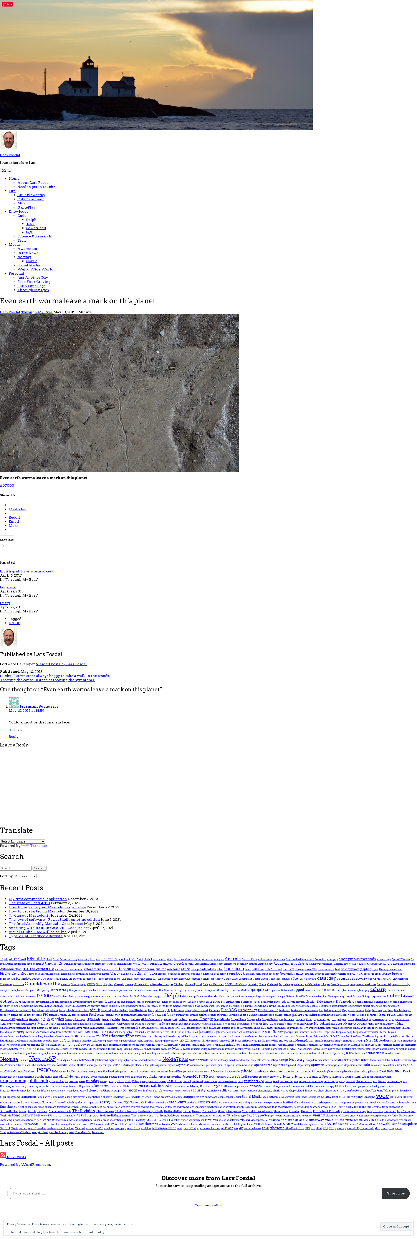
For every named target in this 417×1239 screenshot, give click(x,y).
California (126, 978)
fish (321, 1010)
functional (159, 1014)
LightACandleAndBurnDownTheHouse (352, 1036)
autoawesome (38, 968)
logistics (86, 1040)
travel (82, 1115)
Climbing (179, 984)
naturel (412, 1049)
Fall (47, 1010)
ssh (142, 1102)
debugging (155, 996)
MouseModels (54, 1049)
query (143, 1081)
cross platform (313, 990)
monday (328, 1044)
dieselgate (333, 996)
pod (83, 1076)
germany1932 (7, 1019)
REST (127, 1086)
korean (66, 1036)
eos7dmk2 (152, 1006)
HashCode (177, 1023)
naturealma (358, 1049)
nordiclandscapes (239, 1060)
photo (247, 1071)
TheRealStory (209, 1111)
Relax (382, 1081)
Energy (5, 1005)
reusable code (158, 1085)
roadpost (244, 1086)
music (186, 1049)
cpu (273, 990)
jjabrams (221, 1032)
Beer (291, 969)
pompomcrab (125, 1076)
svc (123, 1107)
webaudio (164, 1124)
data (107, 996)
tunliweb (235, 1115)
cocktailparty (239, 984)
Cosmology (223, 990)
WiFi (279, 1124)
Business (88, 978)
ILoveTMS (260, 1028)
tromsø (126, 1115)
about (49, 959)
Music (22, 203)
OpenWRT (279, 1065)
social (237, 1097)
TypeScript (265, 1115)
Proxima (73, 1081)
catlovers (286, 978)
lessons (300, 1036)
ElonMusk (329, 1001)
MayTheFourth (8, 1044)
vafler (184, 1120)
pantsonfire (100, 1071)
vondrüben (405, 1120)
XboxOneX (291, 1128)
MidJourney (192, 1044)
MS (90, 1049)
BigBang (384, 969)
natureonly (21, 1053)
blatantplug (95, 973)
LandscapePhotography (185, 1036)
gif (43, 1019)
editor (277, 1001)
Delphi (32, 220)
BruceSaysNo (7, 978)
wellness (248, 1124)
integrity (19, 1031)
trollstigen (114, 1115)
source (408, 1096)
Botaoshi (309, 973)
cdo (370, 978)
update (127, 1120)
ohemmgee (105, 1065)
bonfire (231, 973)
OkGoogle (128, 1065)
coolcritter (157, 990)
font (385, 1010)
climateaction (141, 984)
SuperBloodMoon (34, 1107)
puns (110, 1081)
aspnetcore (229, 963)
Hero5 (341, 1023)
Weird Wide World (35, 269)
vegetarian (233, 1120)
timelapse (381, 1111)
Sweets (172, 1107)
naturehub (401, 1049)
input (398, 1028)
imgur (270, 1028)
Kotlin (75, 1036)
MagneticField (270, 1040)
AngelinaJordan (295, 959)
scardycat (73, 1090)
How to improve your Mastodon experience (47, 907)
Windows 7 (351, 1124)
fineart (204, 1010)
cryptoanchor (345, 990)
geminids (372, 1014)
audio (362, 963)
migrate (205, 1044)
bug (43, 978)
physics (347, 1071)
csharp (378, 989)
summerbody (373, 1102)
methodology (75, 1044)
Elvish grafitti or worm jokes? (26, 571)
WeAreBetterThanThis (124, 1124)
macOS (215, 1040)
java (195, 1032)
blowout (185, 973)
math (393, 1040)
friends (119, 1014)
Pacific (70, 1071)
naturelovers (7, 1053)
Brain (318, 973)
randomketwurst (227, 1081)
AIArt (140, 959)
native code (334, 1049)
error (162, 1006)
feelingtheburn (120, 1010)
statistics (192, 1102)
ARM (110, 963)
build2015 (67, 978)
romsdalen (307, 1086)
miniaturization (252, 1044)
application (20, 963)
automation (76, 969)
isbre (147, 1032)
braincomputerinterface (335, 973)
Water (93, 1124)
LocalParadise (51, 1040)
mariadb (347, 1040)
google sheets (286, 1019)
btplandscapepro (28, 978)
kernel (383, 1032)
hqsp (48, 1027)
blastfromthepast (78, 973)
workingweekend (164, 1128)
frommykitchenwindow (137, 1014)
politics (113, 1076)
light (326, 1036)
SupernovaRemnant (68, 1107)
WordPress (133, 1128)
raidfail (187, 1081)
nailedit (256, 1049)
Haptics (139, 1023)
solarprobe (314, 1097)
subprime (345, 1102)
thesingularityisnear (229, 1111)
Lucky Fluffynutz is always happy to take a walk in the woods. (55, 676)
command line (366, 984)
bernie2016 (310, 969)
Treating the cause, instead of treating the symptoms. (47, 680)
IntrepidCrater (64, 1032)
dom (378, 996)
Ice (138, 1027)
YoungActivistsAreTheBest (15, 1132)
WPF (224, 1128)
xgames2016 (352, 1128)
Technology (345, 1106)
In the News (27, 253)
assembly (242, 963)
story (226, 1102)
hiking (399, 1023)
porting (176, 1076)
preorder (264, 1076)
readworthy (286, 1081)
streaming (244, 1102)
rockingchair (278, 1086)
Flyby (368, 1010)
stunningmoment (325, 1102)
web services (210, 1124)
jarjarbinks (185, 1032)
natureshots (116, 1053)
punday (92, 1081)
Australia (398, 963)
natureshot (102, 1053)
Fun (12, 191)
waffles (55, 1124)
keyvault (392, 1032)
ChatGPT (386, 978)
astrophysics (299, 963)
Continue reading (208, 1205)
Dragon (54, 1001)
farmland (83, 1010)
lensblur (281, 1036)
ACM (56, 959)
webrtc (198, 1124)
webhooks (188, 1124)
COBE (228, 984)
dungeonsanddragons (174, 1001)
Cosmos (235, 990)
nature (346, 1048)
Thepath (196, 1111)
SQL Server (131, 1102)
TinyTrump (403, 1111)
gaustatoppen (341, 1014)
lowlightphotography (167, 1040)
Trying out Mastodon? (28, 915)
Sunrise (6, 1107)
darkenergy (83, 996)
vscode (33, 1124)
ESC (217, 1006)
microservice (143, 1044)
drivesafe (98, 1001)
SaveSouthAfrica (40, 1090)
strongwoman (271, 1102)
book (240, 973)
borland (250, 973)
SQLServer (114, 1102)
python (119, 1081)
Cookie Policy (95, 1232)
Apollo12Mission (401, 959)
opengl (231, 1065)
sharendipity (265, 1090)
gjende (105, 1019)
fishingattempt (332, 1010)
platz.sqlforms (26, 1076)
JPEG (264, 1032)
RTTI (338, 1086)
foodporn (5, 1014)
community (401, 984)
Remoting (5, 1086)
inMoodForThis (373, 1028)
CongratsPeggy (78, 990)
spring (93, 1102)
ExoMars (326, 1006)
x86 (241, 1128)
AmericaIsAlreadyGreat (187, 959)
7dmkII (22, 959)
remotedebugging (397, 1081)
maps (338, 1040)
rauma (268, 1081)
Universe (44, 1119)
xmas (384, 1128)
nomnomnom (199, 1060)
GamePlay (26, 207)
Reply (14, 737)
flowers (360, 1010)
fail (34, 1010)
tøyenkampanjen (292, 1115)
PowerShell (36, 228)
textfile (32, 1111)
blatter (105, 973)
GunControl (6, 1023)
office (83, 1065)
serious (233, 1090)
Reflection (329, 1081)
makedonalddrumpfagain (296, 1040)
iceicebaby (161, 1028)
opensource (263, 1065)
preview (274, 1076)
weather (144, 1124)
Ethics (224, 1006)
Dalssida (56, 996)
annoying (332, 959)
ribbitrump (193, 1086)
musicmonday (199, 1049)
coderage (288, 984)
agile (128, 959)
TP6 (50, 1115)
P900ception (59, 1071)
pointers (92, 1076)
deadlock (134, 996)
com (352, 984)
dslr (123, 1001)
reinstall (350, 1081)
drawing (64, 1001)
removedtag (19, 1086)
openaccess (197, 1065)
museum (166, 1049)
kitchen (24, 1036)
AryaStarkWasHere (206, 963)
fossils (22, 1014)
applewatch (6, 963)
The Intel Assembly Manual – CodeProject (46, 924)
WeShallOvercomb (265, 1124)
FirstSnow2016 (268, 1010)
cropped (297, 989)
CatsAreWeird (308, 978)
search (157, 1090)
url (133, 1120)
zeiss (71, 1132)
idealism (190, 1028)
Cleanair (119, 984)
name (274, 1049)
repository (45, 1086)
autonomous (92, 969)
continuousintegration (114, 990)
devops (281, 996)
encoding (393, 1001)
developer (269, 996)
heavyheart (306, 1023)
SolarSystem (329, 1096)
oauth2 (11, 1065)
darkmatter (97, 996)
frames (53, 1014)
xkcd (377, 1128)
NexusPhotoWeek (81, 1060)
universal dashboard (24, 1120)
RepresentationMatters (65, 1086)
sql (102, 1102)
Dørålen (191, 1001)
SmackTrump (152, 1097)
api (389, 959)
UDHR (317, 1115)
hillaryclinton (7, 1028)
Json (280, 1031)
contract (132, 990)
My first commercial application (38, 899)
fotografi (37, 1014)
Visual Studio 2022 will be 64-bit (38, 932)
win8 (323, 1124)
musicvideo (214, 1049)
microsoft (157, 1044)
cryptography (361, 990)
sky (75, 1097)
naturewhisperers (180, 1053)
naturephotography (39, 1053)
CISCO (91, 984)
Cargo (227, 978)
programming (354, 1076)
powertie (253, 1076)
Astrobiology (265, 963)
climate (129, 984)
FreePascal (96, 1014)
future (213, 1014)
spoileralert (81, 1102)
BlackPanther (45, 973)
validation (194, 1120)
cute (22, 996)
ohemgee (92, 1065)
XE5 (313, 1128)
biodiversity (8, 973)
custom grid (9, 996)
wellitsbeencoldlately (230, 1124)
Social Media (28, 265)
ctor (393, 990)
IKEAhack (214, 1028)
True (134, 1115)
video (245, 1119)
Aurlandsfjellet (374, 963)
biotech (33, 973)
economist (267, 1001)
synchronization (216, 1107)
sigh (3, 1096)
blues (199, 973)
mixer (264, 1044)
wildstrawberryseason (306, 1124)
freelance (83, 1014)
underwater (356, 1115)
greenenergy (379, 1019)
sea (140, 1090)
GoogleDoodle (222, 1019)
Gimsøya (79, 1019)
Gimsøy (69, 1019)
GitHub (95, 1019)
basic (248, 969)
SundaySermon (407, 1102)
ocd (53, 1065)
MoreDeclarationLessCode (366, 1044)
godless (182, 1019)
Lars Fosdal (10, 155)
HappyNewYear (125, 1023)
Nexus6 (23, 1060)
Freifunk (109, 1014)
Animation (320, 959)
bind (399, 969)
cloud (199, 984)
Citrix (99, 984)
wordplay (120, 1128)
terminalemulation (392, 1107)
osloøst (387, 1065)
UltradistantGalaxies (337, 1115)
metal (61, 1044)
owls (20, 1071)
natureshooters (86, 1053)
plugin (39, 1076)
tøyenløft (307, 1115)
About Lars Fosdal (33, 183)
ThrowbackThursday (327, 1111)
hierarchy (373, 1023)
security (198, 1090)
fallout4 (54, 1010)
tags (274, 1107)
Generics (387, 1014)
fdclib (95, 1010)
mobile (273, 1044)
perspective (200, 1071)
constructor (94, 990)
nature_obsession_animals (254, 1053)
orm (360, 1065)
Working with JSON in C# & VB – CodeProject (49, 928)
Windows (335, 1124)
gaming (311, 1014)
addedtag (83, 959)
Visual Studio (354, 1119)
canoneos (167, 978)
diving (365, 996)
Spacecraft (49, 1102)
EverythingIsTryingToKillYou (270, 1006)
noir (159, 1060)
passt (153, 1071)
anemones (279, 959)
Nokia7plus (175, 1059)
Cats (296, 978)
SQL (29, 232)
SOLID (342, 1097)
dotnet (394, 995)
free (74, 1014)
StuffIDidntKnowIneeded (297, 1102)
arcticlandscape (72, 963)
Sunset (19, 1106)
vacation (175, 1120)
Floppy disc (348, 1010)
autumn (161, 969)
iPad (111, 1032)
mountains (27, 1048)
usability (141, 1120)
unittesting (6, 1120)
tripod (94, 1115)
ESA (197, 1005)
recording (317, 1081)
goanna (167, 1019)
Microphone (129, 1044)
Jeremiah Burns (35, 706)
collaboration (312, 984)
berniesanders (326, 969)
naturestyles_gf (132, 1053)
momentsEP (316, 1044)
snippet (189, 1096)
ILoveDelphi (246, 1028)
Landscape (156, 1036)
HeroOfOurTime (357, 1023)
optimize (317, 1065)
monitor (338, 1044)
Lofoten (65, 1040)
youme (398, 1128)
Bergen (299, 969)
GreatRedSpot (363, 1019)
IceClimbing (148, 1028)
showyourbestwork (350, 1090)
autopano (122, 969)
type (243, 1115)
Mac (207, 1040)
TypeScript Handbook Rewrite (36, 936)
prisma (297, 1076)
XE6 (319, 1128)
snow (200, 1096)
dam (65, 996)
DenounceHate (204, 996)
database (116, 996)
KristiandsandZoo (91, 1036)
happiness (110, 1023)
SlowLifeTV (137, 1097)
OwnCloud (29, 1071)
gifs (48, 1019)
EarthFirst (219, 1001)
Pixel (382, 1071)
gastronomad (325, 1014)
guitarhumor (402, 1019)
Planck (406, 1071)
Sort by (7, 876)
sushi (106, 1107)
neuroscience (375, 1053)
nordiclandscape (219, 1060)
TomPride (5, 1115)
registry (340, 1081)
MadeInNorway (244, 1040)
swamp (145, 1107)
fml (374, 1010)
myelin (239, 1049)
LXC (187, 1040)
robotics (256, 1086)
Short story (311, 1090)
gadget (242, 1014)
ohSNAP (117, 1065)
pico (356, 1071)
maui (399, 1040)
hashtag (206, 1023)
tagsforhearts (286, 1107)
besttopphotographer (356, 969)
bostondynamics (292, 973)
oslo (366, 1065)
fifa (168, 1010)
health (268, 1023)
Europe (249, 1006)
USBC (155, 1120)
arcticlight (88, 963)
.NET (30, 224)
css (389, 990)
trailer (58, 1115)
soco (265, 1097)
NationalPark (305, 1049)
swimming (183, 1107)
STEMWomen (214, 1102)
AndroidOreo (249, 959)
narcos (282, 1049)
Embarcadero (345, 1001)
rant (240, 1081)
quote (162, 1081)
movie (74, 1048)
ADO (92, 959)
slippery (107, 1097)
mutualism (228, 1049)
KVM (138, 1036)
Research (101, 1086)
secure (186, 1090)
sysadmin (251, 1107)
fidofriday (160, 1010)
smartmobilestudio (171, 1097)
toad (412, 1111)
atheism (338, 963)
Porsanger (164, 1076)
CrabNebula (282, 990)
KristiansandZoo (118, 1036)
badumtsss (207, 969)
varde (204, 1120)
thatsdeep (42, 1111)
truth (219, 1115)
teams (314, 1107)
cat (251, 978)
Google (206, 1019)
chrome (18, 984)
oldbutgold (148, 1065)
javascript (207, 1032)
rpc (327, 1086)
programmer (312, 1076)
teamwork (324, 1107)
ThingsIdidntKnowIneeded (257, 1111)
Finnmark (214, 1010)
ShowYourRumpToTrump (379, 1090)
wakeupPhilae (68, 1124)
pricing (285, 1076)
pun (82, 1081)
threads (306, 1111)
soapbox (228, 1097)
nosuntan (323, 1060)
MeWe (91, 1044)
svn (128, 1107)
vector (222, 1120)
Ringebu (216, 1086)
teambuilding (302, 1107)
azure (185, 969)
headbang (230, 1023)
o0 (1, 1065)
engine (14, 1006)
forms (14, 1014)
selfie (223, 1090)
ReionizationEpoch (366, 1081)
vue (48, 1124)
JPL (270, 1032)
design (229, 996)
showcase (330, 1090)
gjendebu (114, 1019)
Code (21, 216)
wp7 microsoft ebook (208, 1128)
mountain (410, 1044)
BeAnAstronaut (273, 969)
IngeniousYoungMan (351, 1028)
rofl (288, 1086)
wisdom (41, 1128)
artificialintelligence (125, 963)
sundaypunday (389, 1102)
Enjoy (68, 1006)
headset (257, 1023)
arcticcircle (55, 963)
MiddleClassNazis (174, 1044)
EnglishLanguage (54, 1006)
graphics (348, 1019)
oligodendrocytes (165, 1065)
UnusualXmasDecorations (108, 1120)
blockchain (140, 973)
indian (321, 1028)
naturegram (372, 1049)
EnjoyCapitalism (81, 1006)
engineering (26, 1006)
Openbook (210, 1065)
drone (108, 1001)
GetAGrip (34, 1019)
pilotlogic (373, 1071)
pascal (133, 1071)
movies (83, 1049)
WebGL (176, 1124)
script (117, 1090)
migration (218, 1044)
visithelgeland (294, 1119)
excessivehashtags (298, 1006)
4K (6, 959)
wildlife (288, 1124)
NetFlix (350, 1053)
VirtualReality (275, 1119)
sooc (382, 1095)
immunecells (282, 1028)
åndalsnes (98, 1132)
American (207, 959)
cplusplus (257, 990)
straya (233, 1102)
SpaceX (61, 1102)
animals (309, 959)
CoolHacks (170, 990)
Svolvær (135, 1107)
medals (31, 1044)
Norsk (31, 261)
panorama (84, 1071)
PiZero (398, 1071)
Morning (387, 1044)
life (309, 1036)
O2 (5, 1065)
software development (281, 1097)
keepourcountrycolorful (366, 1032)
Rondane (319, 1086)
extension (376, 1006)
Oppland (291, 1065)
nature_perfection (280, 1053)
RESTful (137, 1086)
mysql (247, 1049)
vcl (210, 1119)
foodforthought (402, 1010)
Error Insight (173, 1006)
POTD (203, 1076)
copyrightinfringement (190, 990)
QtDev (135, 1081)
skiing (68, 1097)
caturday (326, 978)
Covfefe (245, 990)
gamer (287, 1014)
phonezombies (232, 1071)
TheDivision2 (105, 1111)
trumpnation (188, 1115)
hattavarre (218, 1023)
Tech (21, 240)
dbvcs (125, 996)
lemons (269, 1036)
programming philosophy (25, 1080)
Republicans (86, 1086)
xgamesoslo (367, 1128)
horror (31, 1027)
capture (205, 978)
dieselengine (319, 996)
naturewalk (163, 1053)
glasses (134, 1019)
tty (223, 1115)
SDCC (124, 1090)
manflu (319, 1040)
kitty (40, 1036)
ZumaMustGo (83, 1132)
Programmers (331, 1076)
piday (363, 1071)
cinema (65, 984)
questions (153, 1081)
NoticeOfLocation (371, 1060)
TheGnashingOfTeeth (150, 1111)
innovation (389, 1028)
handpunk (97, 1023)
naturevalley (149, 1053)
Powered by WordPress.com (25, 1165)
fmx (379, 1010)
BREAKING (356, 973)
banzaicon (234, 968)
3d (1, 959)
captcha (195, 978)
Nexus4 (9, 1059)
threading (294, 1111)
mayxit (22, 1044)
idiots (199, 1028)
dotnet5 (409, 996)
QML (128, 1081)
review (176, 1086)
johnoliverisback (236, 1032)
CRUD (333, 990)
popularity (150, 1076)
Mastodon (381, 1040)
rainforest (197, 1081)
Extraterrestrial (9, 1010)
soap (220, 1097)
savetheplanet (58, 1090)
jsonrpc (288, 1032)
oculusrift (73, 1065)
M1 (203, 1040)
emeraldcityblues (365, 1001)
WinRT (5, 1128)
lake (144, 1036)
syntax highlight (235, 1107)
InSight (406, 1028)
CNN (205, 984)
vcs (215, 1119)
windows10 (382, 1124)
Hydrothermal (126, 1028)
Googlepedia (254, 1019)
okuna (138, 1065)
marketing (359, 1040)
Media (14, 244)
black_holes (60, 973)
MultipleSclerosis (133, 1049)
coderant (299, 984)
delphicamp (188, 996)
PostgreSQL (190, 1076)
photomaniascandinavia (293, 1071)
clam (110, 984)
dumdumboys (153, 1001)
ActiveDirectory (68, 959)
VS (25, 1124)
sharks (284, 1090)
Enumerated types (113, 1005)
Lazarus (238, 1036)
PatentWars (175, 1071)
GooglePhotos (270, 1019)
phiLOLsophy (215, 1071)
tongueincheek (26, 1115)
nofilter (152, 1060)
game (279, 1014)
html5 (86, 1028)
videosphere (258, 1120)
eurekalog (236, 1005)
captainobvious (182, 978)
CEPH (376, 978)
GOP (309, 1019)
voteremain (12, 1124)
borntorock (261, 973)
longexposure (105, 1040)
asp (221, 963)
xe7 (325, 1128)
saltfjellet (347, 1086)
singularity (44, 1097)
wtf (230, 1128)
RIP (225, 1086)
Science (92, 1090)
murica (156, 1049)
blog (153, 973)
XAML (265, 1128)
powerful (221, 1076)
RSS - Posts (16, 1157)
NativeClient (320, 1049)
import (313, 1028)
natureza (197, 1053)
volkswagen (392, 1120)
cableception (106, 978)
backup (195, 969)
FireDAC (229, 1010)
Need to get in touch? (36, 187)
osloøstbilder (399, 1065)
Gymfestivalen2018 (25, 1023)
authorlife (409, 963)
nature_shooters (318, 1053)
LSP (181, 1040)
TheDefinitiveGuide (60, 1111)
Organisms (350, 1065)
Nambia (265, 1049)
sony (359, 1096)
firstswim (284, 1010)
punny (103, 1081)
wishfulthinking (65, 1128)
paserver (144, 1071)
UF (323, 1115)
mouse (41, 1049)
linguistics (393, 1036)
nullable (386, 1060)
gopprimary (319, 1019)
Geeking (361, 1014)
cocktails (253, 984)
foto (29, 1014)
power (212, 1076)
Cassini (242, 978)
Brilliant (386, 973)
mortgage (399, 1044)
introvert (78, 1032)
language (224, 1036)
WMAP (98, 1128)
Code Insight (274, 984)
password (162, 1071)
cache (117, 978)
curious (401, 990)
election (300, 1001)
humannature (98, 1028)
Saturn (391, 1086)
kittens (33, 1036)
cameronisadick (142, 978)
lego (261, 1036)
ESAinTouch (208, 1006)
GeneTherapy (404, 1014)
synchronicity (198, 1107)
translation (70, 1115)
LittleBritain (6, 1040)
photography (264, 1071)
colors (344, 984)
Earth (209, 1001)
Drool (117, 1001)
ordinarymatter (334, 1065)
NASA (292, 1048)
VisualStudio (334, 1119)
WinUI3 (32, 1128)
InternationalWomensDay (40, 1032)
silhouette (29, 1096)
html (79, 1028)
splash (70, 1102)
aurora (387, 963)
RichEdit (205, 1086)
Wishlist (80, 1128)
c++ (96, 978)
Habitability (60, 1023)
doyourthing (42, 1001)
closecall (190, 984)
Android (233, 958)
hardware (163, 1023)
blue (192, 973)
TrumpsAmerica (205, 1115)
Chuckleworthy (31, 195)
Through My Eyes (33, 290)
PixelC (390, 1071)
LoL (94, 1040)
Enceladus (381, 1001)
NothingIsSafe (352, 1060)
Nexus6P (42, 1058)
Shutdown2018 (402, 1090)
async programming (321, 963)
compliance (17, 990)
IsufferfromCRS (165, 1032)
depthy (219, 996)
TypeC (250, 1115)
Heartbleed (293, 1023)
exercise (315, 1006)
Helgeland (322, 1023)
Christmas (6, 984)
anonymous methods (357, 959)
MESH (53, 1044)
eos (144, 1006)
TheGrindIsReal (173, 1111)
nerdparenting (337, 1053)
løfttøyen (195, 1040)
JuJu (296, 1032)
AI (134, 959)
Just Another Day (32, 277)
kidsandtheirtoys (9, 1036)
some (351, 1096)
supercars (50, 1107)
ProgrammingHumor (379, 1076)
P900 (43, 1070)
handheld (85, 1023)
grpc (391, 1019)
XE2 (301, 1128)
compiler (5, 990)
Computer (30, 990)
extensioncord (391, 1006)
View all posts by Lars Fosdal (61, 664)
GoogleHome (238, 1019)
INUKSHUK (91, 1032)
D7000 (14, 623)
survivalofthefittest (91, 1107)
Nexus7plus (63, 1060)
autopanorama (143, 969)
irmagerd (138, 1032)
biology (23, 973)
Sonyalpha (369, 1097)
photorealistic (318, 1071)
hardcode (150, 1023)
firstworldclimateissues (304, 1010)
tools (44, 1115)
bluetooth (208, 973)
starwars (177, 1102)
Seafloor (147, 1090)
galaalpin (252, 1014)
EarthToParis (232, 1001)
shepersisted (296, 1090)
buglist (51, 978)
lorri (151, 1040)
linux (409, 1036)
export (366, 1006)
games (298, 1014)
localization (35, 1040)
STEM (201, 1102)
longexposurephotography (128, 1040)
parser (123, 1071)
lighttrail (380, 1036)
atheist (347, 963)
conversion (144, 990)
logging (76, 1040)
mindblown (234, 1044)
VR (21, 1124)
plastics (12, 1076)
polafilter (103, 1076)
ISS (153, 1031)
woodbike (109, 1128)
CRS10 (325, 990)
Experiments (355, 1006)
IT (176, 1032)
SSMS (148, 1102)
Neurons (360, 1053)
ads (98, 959)
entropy (95, 1006)
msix (96, 1049)
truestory (142, 1115)
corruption (210, 990)
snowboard (211, 1097)
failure (40, 1010)
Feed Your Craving (34, 282)
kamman (304, 1032)
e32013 (201, 1001)
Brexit (378, 973)
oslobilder (376, 1065)
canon (156, 978)
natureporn (70, 1053)
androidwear (265, 959)
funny (171, 1014)
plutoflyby (66, 1076)
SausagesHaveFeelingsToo (15, 1090)
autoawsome (62, 969)
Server (243, 1090)
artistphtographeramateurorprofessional (166, 963)
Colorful (335, 984)
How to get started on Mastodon (37, 911)
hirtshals (21, 1028)
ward (86, 1124)
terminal (376, 1107)
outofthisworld (8, 1071)
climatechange (161, 984)
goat (174, 1019)
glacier (125, 1019)
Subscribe (396, 1193)
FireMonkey (247, 1010)
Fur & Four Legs (31, 286)
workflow (146, 1128)
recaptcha (305, 1081)
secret (178, 1090)
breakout (369, 973)
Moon (347, 1044)
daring (72, 996)
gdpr (353, 1014)
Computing (43, 990)
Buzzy (5, 603)
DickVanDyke (303, 996)
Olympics (182, 1065)
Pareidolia (113, 1071)
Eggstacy (8, 587)
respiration (116, 1086)
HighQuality (387, 1023)
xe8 (331, 1128)
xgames (339, 1128)
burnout (77, 978)
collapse (325, 984)
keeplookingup (344, 1032)
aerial (122, 959)
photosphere (334, 1071)
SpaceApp (35, 1102)
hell (333, 1023)
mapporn (329, 1040)
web (155, 1124)
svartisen (115, 1107)
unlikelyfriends (84, 1120)
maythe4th (409, 1040)
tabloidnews (264, 1107)
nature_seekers (299, 1053)
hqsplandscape (64, 1027)
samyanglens (361, 1086)
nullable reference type (404, 1060)
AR (44, 963)
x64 (236, 1128)
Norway (24, 257)
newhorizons (392, 1053)
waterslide (104, 1124)
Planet (3, 1076)
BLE (123, 973)
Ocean (62, 1065)
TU (228, 1115)
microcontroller (112, 1044)
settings (252, 1090)
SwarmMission (158, 1107)
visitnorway (314, 1119)
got (338, 1019)
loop (146, 1040)
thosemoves (281, 1111)
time (369, 1111)
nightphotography (119, 1060)
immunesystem (299, 1028)
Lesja (293, 1036)
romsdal (295, 1086)
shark (276, 1090)
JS (274, 1032)
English (38, 1006)
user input (164, 1120)
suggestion (358, 1102)
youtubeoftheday (58, 1132)
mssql (112, 1048)
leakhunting (251, 1036)
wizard (90, 1128)
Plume (48, 1076)
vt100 (43, 1124)
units (411, 1115)
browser (398, 973)
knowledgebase (53, 1036)
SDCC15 (133, 1090)
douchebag (28, 1001)
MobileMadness (287, 1044)
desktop (239, 996)
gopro (331, 1019)
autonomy (108, 969)
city (105, 984)
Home (14, 178)
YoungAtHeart (40, 1132)
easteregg (247, 1001)
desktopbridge (253, 996)
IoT (106, 1031)
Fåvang (233, 1014)
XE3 (307, 1128)
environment (133, 1006)
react (276, 1081)
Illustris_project (230, 1028)
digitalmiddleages (350, 996)
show (321, 1090)
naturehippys (387, 1049)
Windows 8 (365, 1124)
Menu (6, 170)
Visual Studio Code (374, 1120)
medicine (42, 1044)
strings (255, 1102)
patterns (188, 1071)
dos (384, 996)
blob (128, 973)
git (87, 1019)
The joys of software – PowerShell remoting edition (54, 919)
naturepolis (57, 1053)
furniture (204, 1014)
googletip (300, 1019)
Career (219, 978)
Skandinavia (57, 1097)
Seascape (168, 1090)
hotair (40, 1028)
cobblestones (216, 984)
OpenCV (221, 1065)
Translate (38, 846)
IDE (183, 1028)
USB (148, 1120)
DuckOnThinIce (135, 1001)
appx (29, 963)
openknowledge (244, 1065)
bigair (375, 969)
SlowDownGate (121, 1097)
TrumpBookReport (169, 1115)
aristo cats (101, 963)
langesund (211, 1036)
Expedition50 (339, 1006)
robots (266, 1086)
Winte (14, 1128)
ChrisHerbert (400, 978)
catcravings (261, 978)
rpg (332, 1086)
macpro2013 (227, 1040)
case (235, 978)
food (390, 1010)
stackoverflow (160, 1102)
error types (188, 1006)
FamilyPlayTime (68, 1010)
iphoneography (123, 1032)
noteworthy (336, 1060)
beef (285, 969)
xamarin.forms (252, 1128)
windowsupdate (404, 1124)
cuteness (30, 996)
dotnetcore (10, 1001)
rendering (32, 1086)
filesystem (192, 1010)
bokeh (223, 973)
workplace (183, 1128)
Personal (16, 273)
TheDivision (83, 1111)
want (79, 1124)
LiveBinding (21, 1040)
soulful (398, 1097)
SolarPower (301, 1097)
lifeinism (318, 1036)
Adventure (109, 959)
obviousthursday (41, 1065)
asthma (253, 963)
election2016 (314, 1001)
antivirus (382, 959)
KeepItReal (329, 1032)
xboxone (277, 1128)
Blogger (162, 973)
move (66, 1049)
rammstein (210, 1081)
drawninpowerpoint (81, 1001)
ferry (151, 1010)
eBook (256, 1001)
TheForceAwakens (126, 1111)
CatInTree (275, 978)
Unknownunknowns (63, 1120)
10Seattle (36, 958)
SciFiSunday (106, 1090)
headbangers (244, 1023)
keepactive (316, 1032)
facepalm (24, 1010)
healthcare (280, 1023)
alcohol (148, 959)
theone (187, 1111)
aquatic (37, 963)
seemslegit (213, 1090)
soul (392, 1097)
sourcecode (10, 1102)
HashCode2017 (192, 1023)
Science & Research (34, 236)
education (288, 1001)
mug (119, 1049)
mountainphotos (9, 1049)
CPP (267, 990)
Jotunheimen (253, 1032)
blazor (115, 973)
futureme (222, 1014)
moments (302, 1044)
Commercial (384, 984)
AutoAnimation (11, 969)
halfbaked (73, 1023)
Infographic (332, 1028)
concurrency (59, 990)
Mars (369, 1040)
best (337, 969)
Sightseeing (13, 1097)
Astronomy (281, 963)
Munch (148, 1049)
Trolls (102, 1115)
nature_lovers (210, 1053)
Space (25, 1102)
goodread (193, 1019)
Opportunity (303, 1065)
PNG (77, 1076)
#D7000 (7, 485)
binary (393, 969)
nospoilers (312, 1060)
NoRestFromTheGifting (264, 1060)
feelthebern (138, 1010)
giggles (57, 1019)
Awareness (27, 249)
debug (144, 996)
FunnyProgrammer (187, 1014)
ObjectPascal (23, 1065)
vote (2, 1124)
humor (112, 1027)
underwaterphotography (378, 1115)
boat (216, 973)
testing (23, 1111)
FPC (45, 1014)
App (413, 959)
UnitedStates (399, 1115)
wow (192, 1128)
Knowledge (18, 211)
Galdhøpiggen (266, 1014)
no (131, 1060)
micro (99, 1044)
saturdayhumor (378, 1086)
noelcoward (140, 1060)
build (58, 978)
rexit (183, 1086)
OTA (410, 1065)
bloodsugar (173, 973)
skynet (81, 1097)
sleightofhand (94, 1097)
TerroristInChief (9, 1111)
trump (154, 1115)
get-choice (22, 1019)
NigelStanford (100, 1060)
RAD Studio (174, 1081)
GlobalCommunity (151, 1019)
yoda (391, 1128)
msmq (103, 1049)
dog (372, 996)
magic (257, 1040)
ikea (206, 1028)
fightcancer (177, 1010)
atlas (355, 963)
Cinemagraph (78, 984)
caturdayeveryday (352, 978)
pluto (55, 1076)
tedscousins (362, 1106)
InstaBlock (6, 1032)
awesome (173, 969)
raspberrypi (254, 1081)
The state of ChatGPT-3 (29, 903)
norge (283, 1060)
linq (403, 1036)
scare (82, 1090)
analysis (219, 959)
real (296, 1081)
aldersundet (159, 959)
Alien (170, 959)
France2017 (64, 1014)
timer (392, 1111)
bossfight (274, 973)
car (212, 978)
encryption (406, 1001)
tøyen (278, 1115)
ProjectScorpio (59, 1081)
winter (23, 1128)
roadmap (233, 1086)
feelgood (106, 1010)
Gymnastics (45, 1023)
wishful (51, 1128)
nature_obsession (228, 1053)
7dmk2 (13, 959)
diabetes (290, 996)
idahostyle (174, 1028)
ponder (138, 1076)
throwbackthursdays (354, 1111)
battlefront (258, 969)
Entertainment (30, 199)
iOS (101, 1032)
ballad (220, 969)
